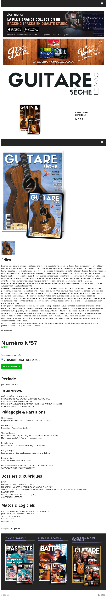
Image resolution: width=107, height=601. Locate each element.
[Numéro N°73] (29, 119)
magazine (15, 528)
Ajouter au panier (11, 366)
